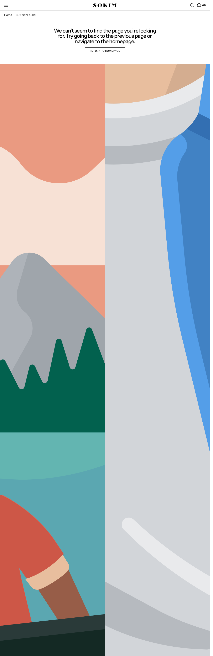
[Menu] (6, 5)
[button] (192, 5)
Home (8, 14)
